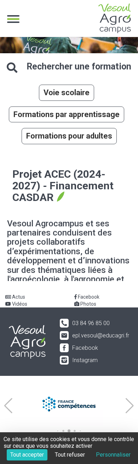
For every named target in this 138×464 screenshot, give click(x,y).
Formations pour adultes (69, 136)
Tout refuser (70, 454)
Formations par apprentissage (66, 114)
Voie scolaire (67, 92)
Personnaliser (113, 454)
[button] (8, 406)
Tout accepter (27, 454)
